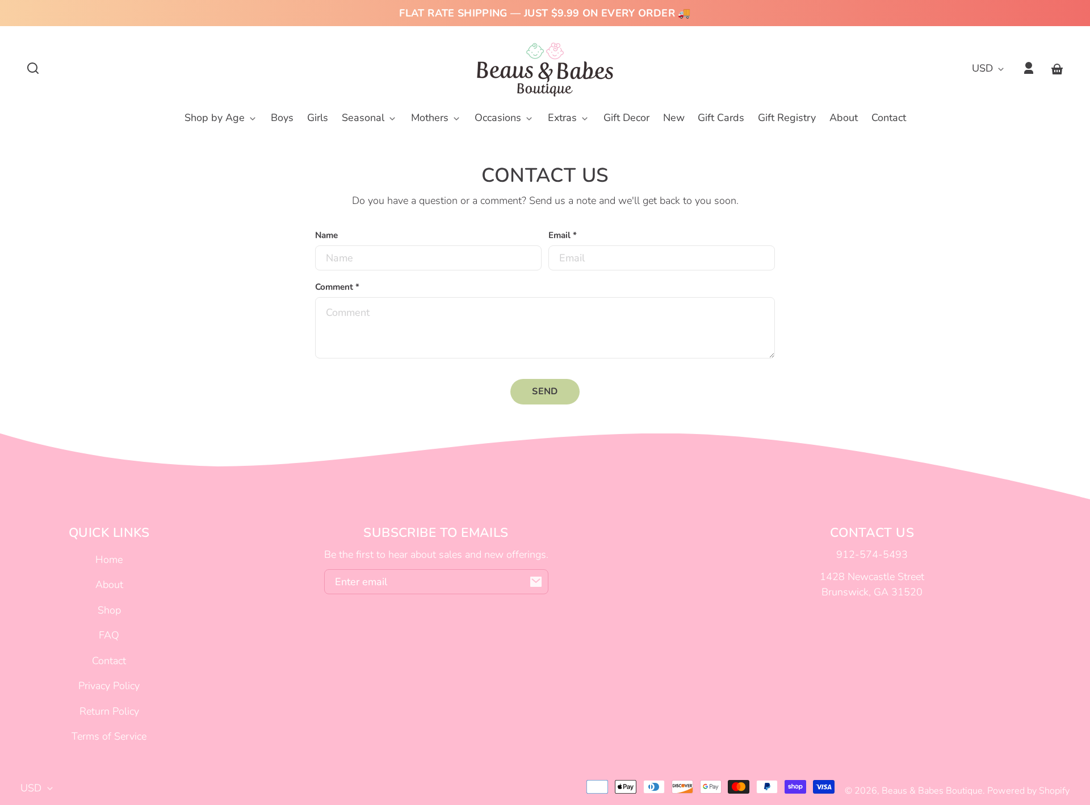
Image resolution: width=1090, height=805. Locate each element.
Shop (109, 610)
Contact (109, 661)
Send (544, 391)
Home (109, 559)
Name (326, 235)
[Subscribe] (535, 581)
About (109, 584)
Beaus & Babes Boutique (932, 791)
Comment (337, 287)
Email (562, 235)
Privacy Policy (109, 686)
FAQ (109, 635)
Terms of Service (109, 736)
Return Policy (109, 711)
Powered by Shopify (1028, 791)
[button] (32, 68)
